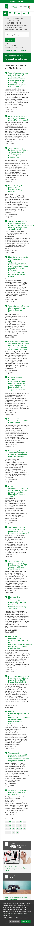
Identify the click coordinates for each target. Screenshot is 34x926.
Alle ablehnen (14, 922)
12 (10, 822)
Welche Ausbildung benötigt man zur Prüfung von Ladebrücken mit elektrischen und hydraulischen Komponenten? (18, 153)
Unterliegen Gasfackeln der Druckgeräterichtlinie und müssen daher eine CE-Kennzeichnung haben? (18, 679)
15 (21, 822)
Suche (10, 40)
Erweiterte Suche (11, 50)
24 (10, 829)
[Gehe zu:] (5, 13)
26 (17, 829)
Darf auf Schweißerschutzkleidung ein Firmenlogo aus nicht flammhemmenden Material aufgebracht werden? (18, 491)
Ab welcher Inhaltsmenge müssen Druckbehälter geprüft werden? (17, 792)
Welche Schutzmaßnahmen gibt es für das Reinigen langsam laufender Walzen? (18, 309)
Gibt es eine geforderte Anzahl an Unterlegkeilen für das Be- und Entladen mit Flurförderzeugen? (17, 454)
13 (13, 822)
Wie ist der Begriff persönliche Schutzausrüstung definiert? (15, 189)
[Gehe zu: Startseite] (14, 6)
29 (6, 832)
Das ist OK (25, 922)
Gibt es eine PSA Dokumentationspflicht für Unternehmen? (18, 421)
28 (24, 829)
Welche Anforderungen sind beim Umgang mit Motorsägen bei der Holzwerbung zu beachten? (18, 530)
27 (21, 829)
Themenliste (22, 50)
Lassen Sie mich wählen (10, 918)
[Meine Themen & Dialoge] (24, 13)
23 (6, 829)
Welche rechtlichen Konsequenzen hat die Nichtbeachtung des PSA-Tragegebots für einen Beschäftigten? (18, 565)
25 (13, 829)
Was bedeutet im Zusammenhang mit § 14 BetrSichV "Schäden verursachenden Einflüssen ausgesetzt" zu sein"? (18, 757)
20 (17, 825)
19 (13, 825)
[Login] (28, 13)
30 (10, 832)
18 (10, 825)
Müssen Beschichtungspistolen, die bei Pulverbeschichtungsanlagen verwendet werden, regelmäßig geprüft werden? (18, 717)
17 (6, 825)
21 (21, 825)
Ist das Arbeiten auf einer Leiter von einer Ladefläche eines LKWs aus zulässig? (18, 118)
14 (17, 822)
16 (24, 822)
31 (13, 832)
